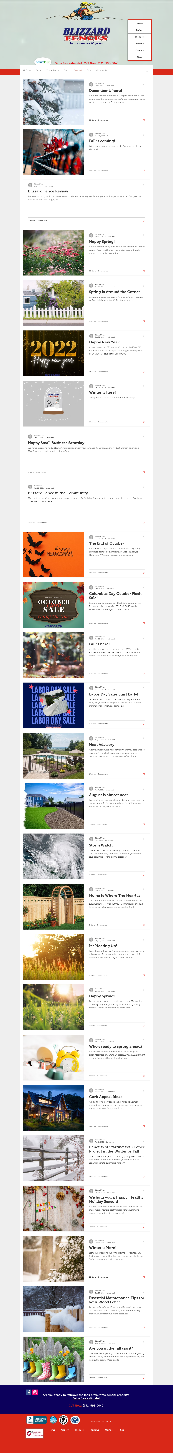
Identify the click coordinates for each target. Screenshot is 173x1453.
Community (101, 70)
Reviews (140, 43)
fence (38, 70)
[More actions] (144, 84)
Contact (140, 50)
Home (140, 23)
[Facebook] (28, 1392)
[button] (146, 71)
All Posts (27, 70)
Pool (66, 70)
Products (139, 37)
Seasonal (78, 70)
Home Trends (52, 70)
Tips (89, 70)
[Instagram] (35, 1392)
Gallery (140, 30)
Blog (139, 57)
